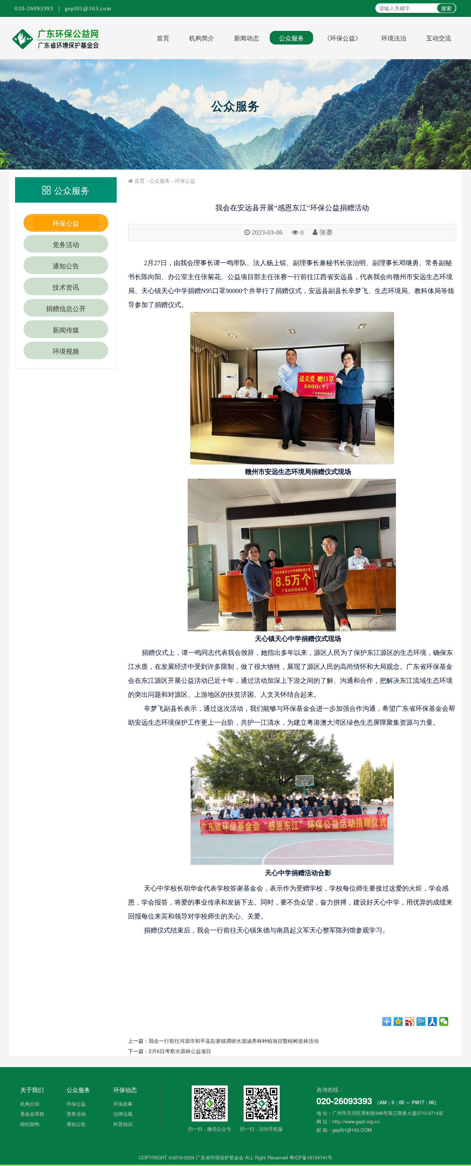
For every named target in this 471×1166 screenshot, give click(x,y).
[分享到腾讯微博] (421, 1021)
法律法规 (122, 1113)
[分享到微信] (444, 1021)
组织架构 (29, 1123)
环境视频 (66, 351)
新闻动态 (246, 37)
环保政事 (122, 1103)
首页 (163, 37)
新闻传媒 (66, 329)
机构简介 (201, 37)
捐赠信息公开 (66, 308)
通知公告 (66, 265)
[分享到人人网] (432, 1021)
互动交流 (438, 37)
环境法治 (393, 37)
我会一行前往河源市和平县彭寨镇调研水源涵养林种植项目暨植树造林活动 (234, 1040)
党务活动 (66, 244)
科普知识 (122, 1123)
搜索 (446, 8)
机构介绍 (29, 1103)
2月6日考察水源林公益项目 (180, 1051)
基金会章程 (32, 1113)
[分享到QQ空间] (398, 1021)
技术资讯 (66, 287)
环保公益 (66, 223)
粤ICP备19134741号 (310, 1157)
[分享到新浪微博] (409, 1021)
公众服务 (291, 37)
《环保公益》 (342, 37)
